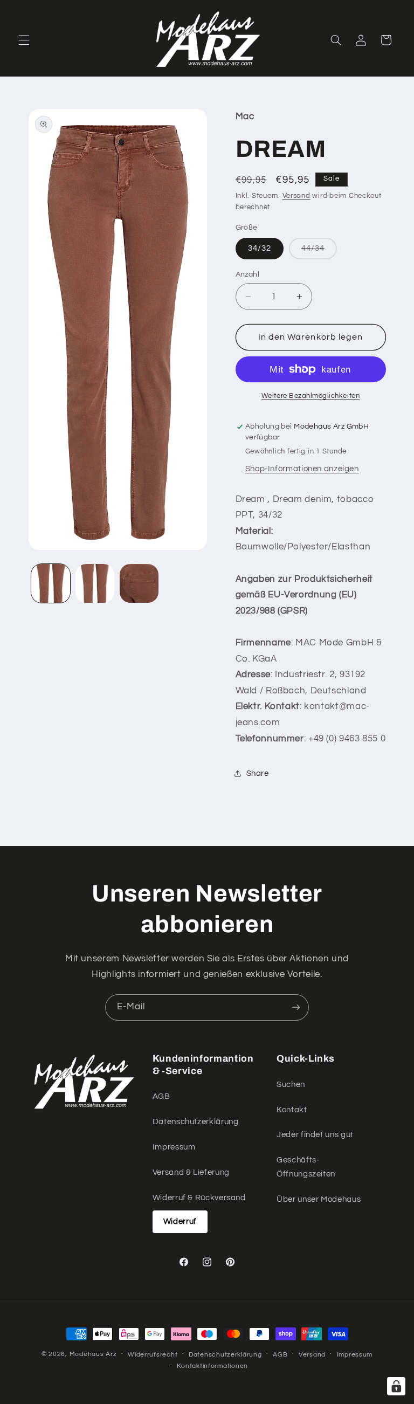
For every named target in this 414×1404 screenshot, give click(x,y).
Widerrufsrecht (152, 1355)
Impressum (174, 1147)
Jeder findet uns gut (315, 1135)
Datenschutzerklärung (196, 1122)
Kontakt (292, 1110)
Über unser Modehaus (319, 1199)
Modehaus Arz (93, 1354)
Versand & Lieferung (191, 1172)
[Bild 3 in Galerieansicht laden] (139, 583)
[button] (23, 39)
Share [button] (257, 773)
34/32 (259, 248)
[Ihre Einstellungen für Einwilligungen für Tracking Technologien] (396, 1386)
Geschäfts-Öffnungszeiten (306, 1167)
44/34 (319, 251)
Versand (296, 195)
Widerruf (180, 1221)
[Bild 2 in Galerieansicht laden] (94, 583)
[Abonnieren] (296, 1007)
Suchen (291, 1084)
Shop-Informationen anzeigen (302, 469)
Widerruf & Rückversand (199, 1198)
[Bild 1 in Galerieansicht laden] (50, 583)
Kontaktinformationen (212, 1366)
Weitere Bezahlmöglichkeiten (310, 396)
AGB (161, 1096)
